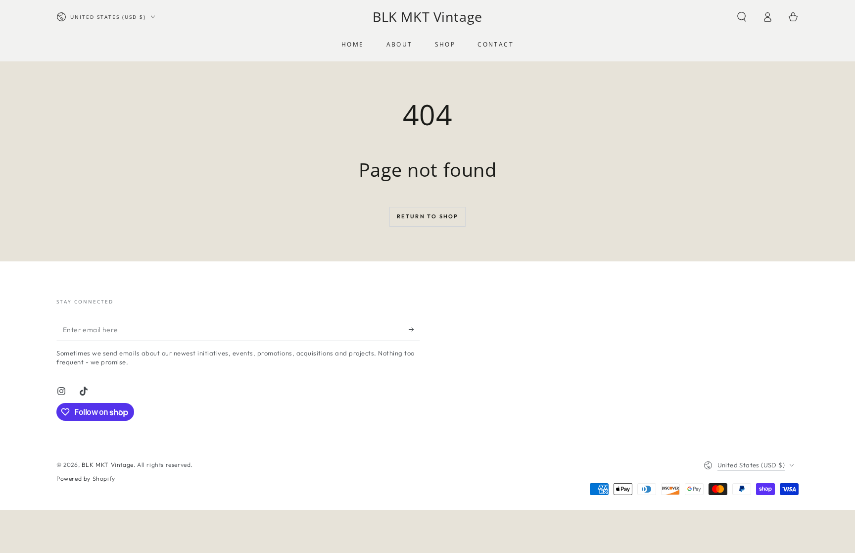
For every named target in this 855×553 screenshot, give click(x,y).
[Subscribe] (414, 330)
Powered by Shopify (85, 478)
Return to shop (428, 216)
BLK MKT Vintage (108, 464)
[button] (742, 17)
